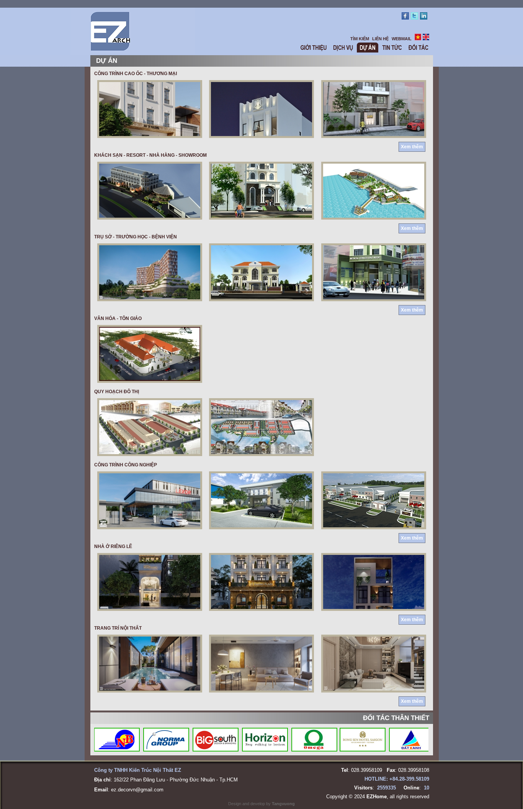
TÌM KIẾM (359, 38)
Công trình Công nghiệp (125, 465)
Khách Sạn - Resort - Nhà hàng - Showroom (150, 155)
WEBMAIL (402, 38)
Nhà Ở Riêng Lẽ (113, 546)
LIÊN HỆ (380, 38)
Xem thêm (412, 146)
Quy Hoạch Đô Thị (116, 391)
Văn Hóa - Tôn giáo (118, 318)
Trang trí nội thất (118, 628)
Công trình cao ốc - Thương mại (135, 73)
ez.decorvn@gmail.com (137, 790)
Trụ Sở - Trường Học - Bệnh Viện (135, 237)
